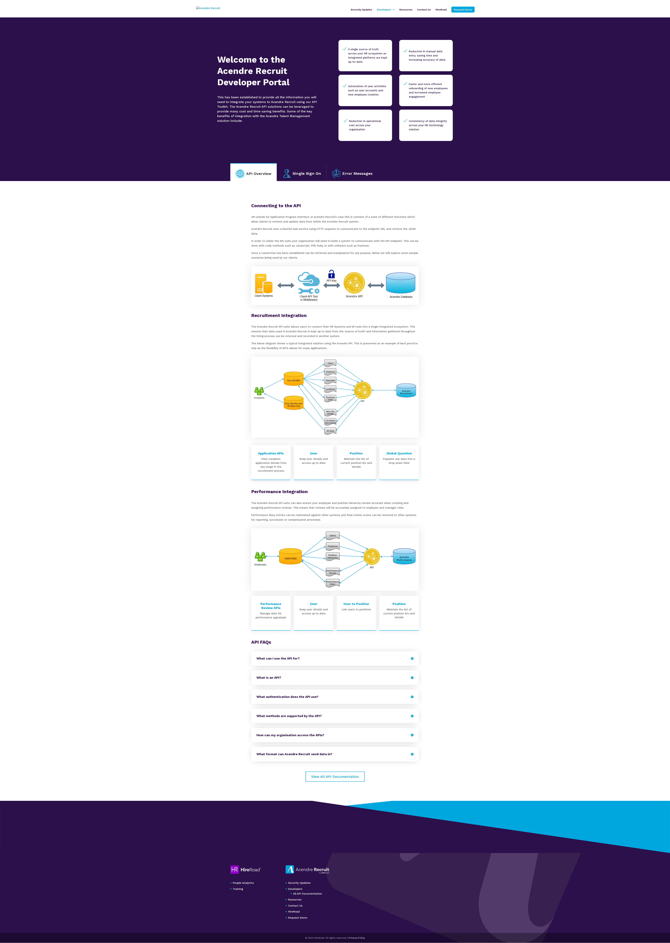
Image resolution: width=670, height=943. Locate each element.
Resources (405, 9)
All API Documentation (307, 893)
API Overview (258, 173)
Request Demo (463, 9)
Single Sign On (307, 173)
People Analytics (243, 882)
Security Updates (361, 9)
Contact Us (424, 9)
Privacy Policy (356, 938)
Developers (384, 9)
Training (238, 889)
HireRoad (441, 9)
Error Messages (357, 173)
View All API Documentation (335, 777)
